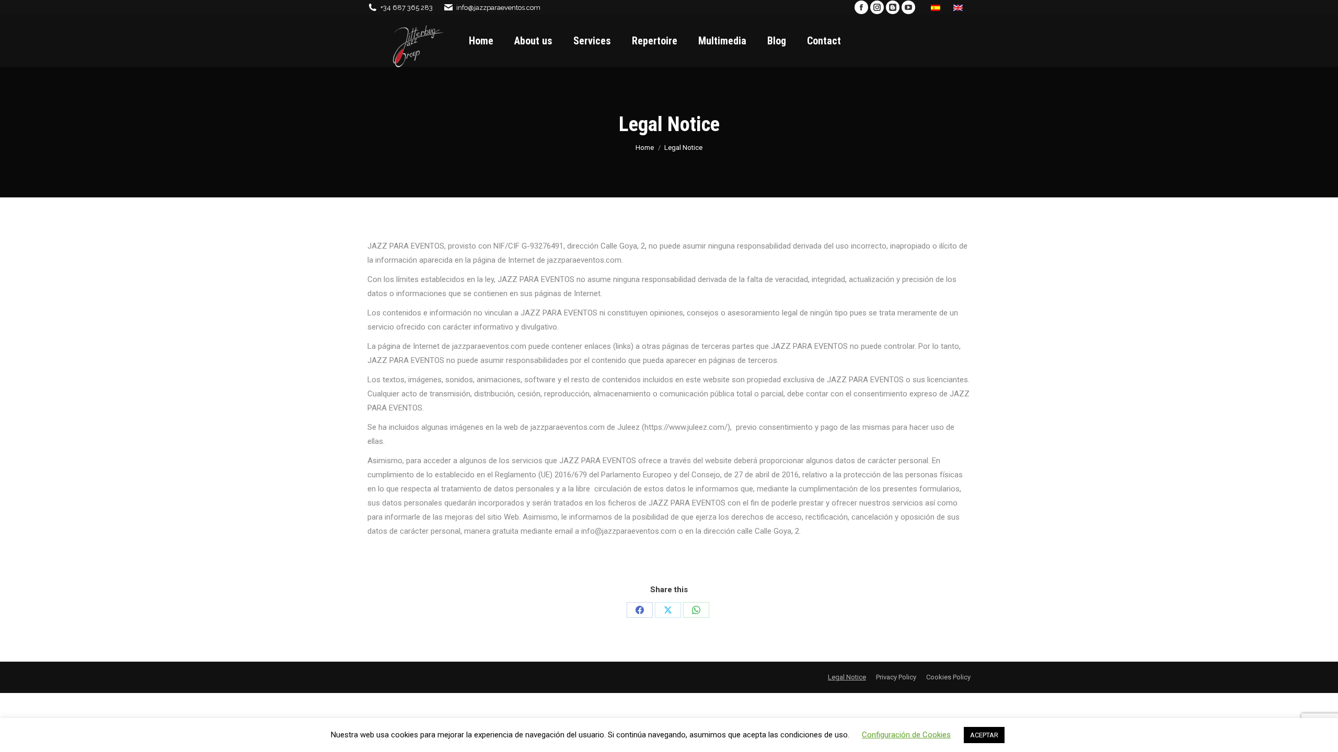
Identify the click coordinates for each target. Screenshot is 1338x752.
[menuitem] (937, 7)
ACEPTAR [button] (984, 735)
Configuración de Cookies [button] (906, 734)
